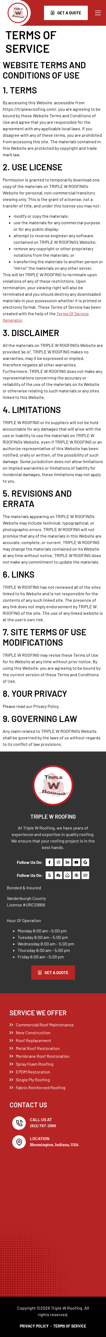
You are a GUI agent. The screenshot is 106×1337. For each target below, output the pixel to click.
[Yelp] (49, 875)
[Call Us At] (19, 1123)
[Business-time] (58, 875)
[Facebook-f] (49, 862)
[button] (97, 12)
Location (39, 1138)
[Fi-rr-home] (67, 875)
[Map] (85, 875)
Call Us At (41, 1119)
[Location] (19, 1142)
